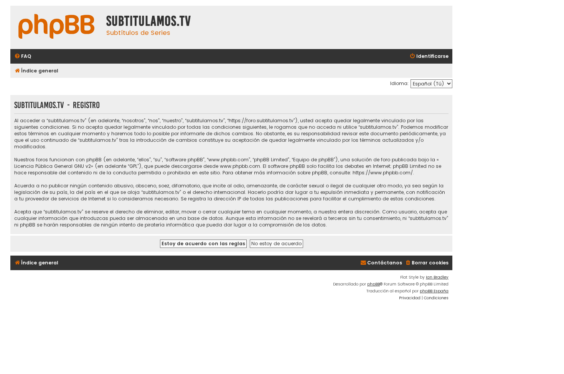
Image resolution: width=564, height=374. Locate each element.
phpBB (373, 284)
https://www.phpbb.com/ (383, 172)
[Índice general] (56, 27)
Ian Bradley (437, 277)
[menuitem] (22, 56)
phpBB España (434, 291)
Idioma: (399, 83)
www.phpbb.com (240, 166)
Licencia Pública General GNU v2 (52, 166)
